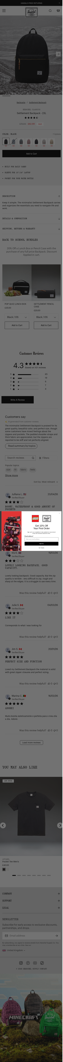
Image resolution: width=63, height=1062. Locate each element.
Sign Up (41, 543)
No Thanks (41, 547)
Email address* (29, 536)
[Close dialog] (59, 513)
